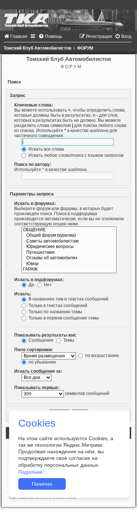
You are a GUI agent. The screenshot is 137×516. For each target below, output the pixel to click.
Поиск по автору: (32, 164)
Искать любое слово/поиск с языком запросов (75, 155)
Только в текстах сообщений (57, 305)
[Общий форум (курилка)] (69, 235)
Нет (47, 284)
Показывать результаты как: (45, 335)
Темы (68, 340)
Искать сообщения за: (38, 371)
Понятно (42, 484)
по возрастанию (101, 355)
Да (30, 284)
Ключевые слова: (33, 105)
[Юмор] (69, 264)
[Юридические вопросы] (69, 247)
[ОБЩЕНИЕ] (69, 230)
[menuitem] (15, 36)
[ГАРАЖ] (69, 269)
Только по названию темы (54, 311)
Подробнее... (32, 472)
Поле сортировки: (33, 349)
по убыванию (41, 362)
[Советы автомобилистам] (69, 241)
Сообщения (40, 340)
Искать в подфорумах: (39, 279)
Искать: (22, 293)
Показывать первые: (37, 387)
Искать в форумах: (35, 203)
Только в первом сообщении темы (63, 318)
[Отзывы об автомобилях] (69, 258)
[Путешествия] (69, 253)
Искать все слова (45, 149)
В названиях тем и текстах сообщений (68, 299)
